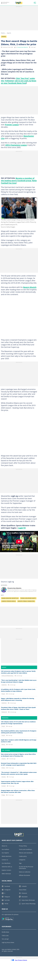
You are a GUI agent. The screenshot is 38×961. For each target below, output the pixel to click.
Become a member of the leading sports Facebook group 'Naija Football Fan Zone (19, 180)
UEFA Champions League (16, 145)
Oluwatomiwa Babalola (22, 47)
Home (3, 33)
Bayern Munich (29, 287)
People (3, 694)
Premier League (12, 124)
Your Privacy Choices (21, 960)
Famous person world (9, 601)
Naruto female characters (26, 601)
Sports (9, 33)
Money (3, 744)
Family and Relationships (7, 675)
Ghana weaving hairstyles (10, 598)
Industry (3, 758)
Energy (3, 795)
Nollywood (4, 712)
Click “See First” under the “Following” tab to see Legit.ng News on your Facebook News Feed (18, 80)
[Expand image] (36, 199)
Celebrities (4, 684)
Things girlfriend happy (28, 598)
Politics (3, 768)
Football (3, 786)
